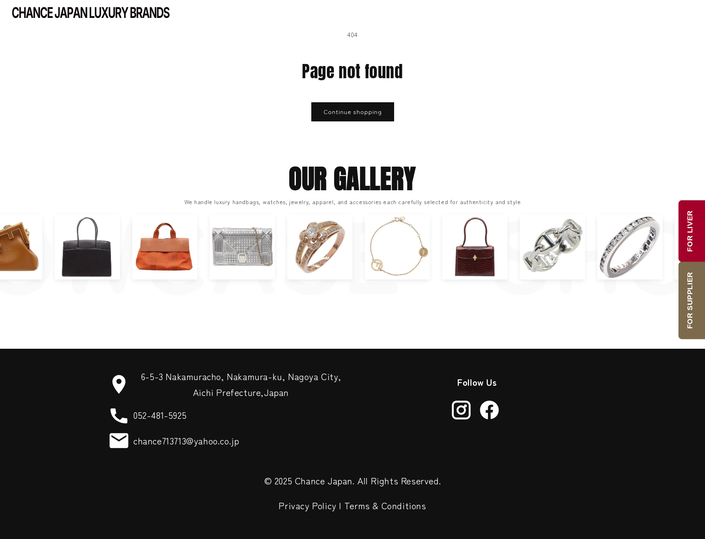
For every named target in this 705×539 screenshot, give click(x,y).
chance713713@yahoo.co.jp (186, 440)
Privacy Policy (307, 505)
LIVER (690, 230)
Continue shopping (353, 111)
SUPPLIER (690, 300)
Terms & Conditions (385, 505)
